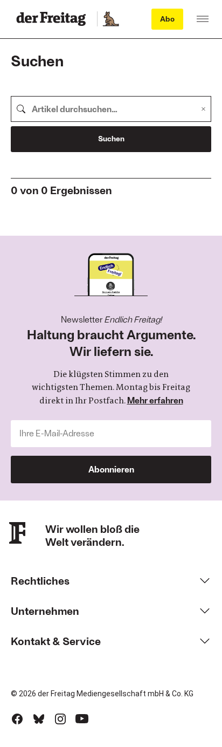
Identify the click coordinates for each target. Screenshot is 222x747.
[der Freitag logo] (54, 18)
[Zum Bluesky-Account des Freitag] (38, 718)
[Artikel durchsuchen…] (21, 109)
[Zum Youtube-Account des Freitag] (81, 718)
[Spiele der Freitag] (110, 18)
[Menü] (202, 19)
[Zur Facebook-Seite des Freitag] (17, 718)
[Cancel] (203, 109)
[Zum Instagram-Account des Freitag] (60, 718)
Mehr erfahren (155, 400)
